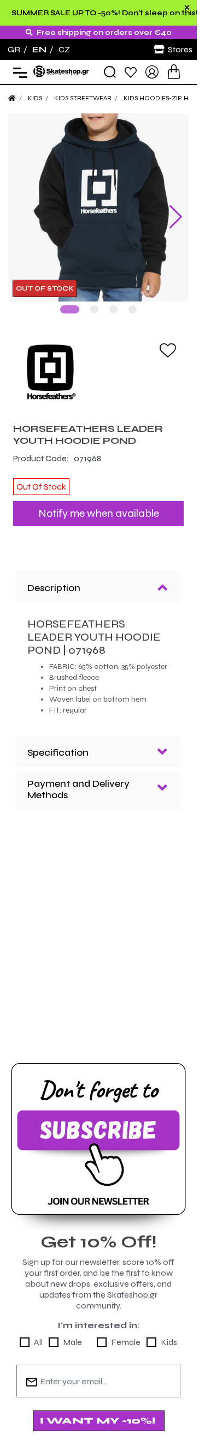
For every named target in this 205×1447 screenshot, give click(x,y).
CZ (64, 49)
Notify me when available (98, 505)
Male (72, 1334)
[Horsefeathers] (98, 363)
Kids (169, 1334)
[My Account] (152, 71)
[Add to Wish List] (167, 341)
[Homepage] (12, 98)
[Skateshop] (61, 71)
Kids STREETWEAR (83, 98)
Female (125, 1334)
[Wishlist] (131, 72)
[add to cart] (173, 72)
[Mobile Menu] (17, 72)
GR (14, 49)
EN (39, 49)
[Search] (110, 72)
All (38, 1334)
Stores (180, 49)
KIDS (35, 98)
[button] (69, 301)
